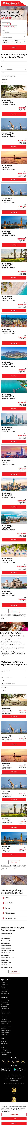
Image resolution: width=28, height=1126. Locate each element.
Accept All (13, 1123)
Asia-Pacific (9, 903)
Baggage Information (6, 1013)
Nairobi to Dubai (5, 960)
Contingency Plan (5, 1032)
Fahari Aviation (4, 991)
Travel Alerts (3, 1047)
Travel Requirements (5, 1050)
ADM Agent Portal (5, 1008)
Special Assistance (5, 1010)
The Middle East (10, 918)
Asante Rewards (4, 984)
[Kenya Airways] (4, 1061)
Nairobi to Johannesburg (7, 950)
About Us (3, 982)
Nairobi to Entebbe (6, 945)
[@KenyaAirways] (8, 1061)
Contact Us (3, 1041)
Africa (7, 898)
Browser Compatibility (6, 1026)
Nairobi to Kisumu (5, 938)
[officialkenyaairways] (13, 1061)
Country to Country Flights (9, 1076)
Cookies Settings (14, 1114)
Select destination (7, 37)
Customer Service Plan (6, 1030)
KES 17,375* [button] (7, 18)
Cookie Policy (4, 1028)
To (3, 35)
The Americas (10, 913)
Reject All (14, 1119)
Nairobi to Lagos (5, 965)
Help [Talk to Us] (4, 1043)
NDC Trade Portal (5, 1006)
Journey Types (4, 79)
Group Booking (4, 1002)
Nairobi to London (5, 943)
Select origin (6, 32)
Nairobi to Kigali (5, 955)
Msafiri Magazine (5, 993)
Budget (2, 72)
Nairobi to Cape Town (6, 953)
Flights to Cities (18, 1075)
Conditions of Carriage (6, 1021)
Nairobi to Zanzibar (6, 948)
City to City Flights (19, 1076)
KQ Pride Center (4, 989)
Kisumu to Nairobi (5, 941)
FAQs (2, 1045)
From (4, 30)
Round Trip (5, 23)
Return (16, 40)
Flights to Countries (9, 1075)
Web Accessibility (5, 1034)
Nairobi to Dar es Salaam (7, 957)
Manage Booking (5, 1000)
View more (14, 971)
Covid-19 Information (6, 1052)
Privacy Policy (4, 1019)
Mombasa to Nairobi (6, 936)
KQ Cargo (3, 986)
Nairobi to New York (6, 962)
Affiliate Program (5, 1004)
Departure (5, 40)
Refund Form (4, 1054)
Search (14, 47)
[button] (9, 27)
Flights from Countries (17, 1078)
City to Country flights (14, 1080)
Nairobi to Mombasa (6, 933)
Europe (7, 908)
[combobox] (15, 63)
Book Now (14, 114)
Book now (14, 716)
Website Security (4, 1023)
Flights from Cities (8, 1078)
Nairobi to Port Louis (6, 967)
